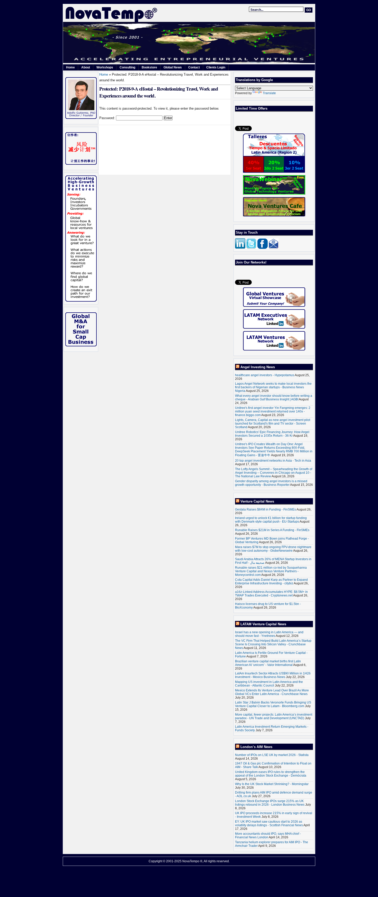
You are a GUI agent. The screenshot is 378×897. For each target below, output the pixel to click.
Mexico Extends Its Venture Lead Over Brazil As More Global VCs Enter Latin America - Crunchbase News (272, 692)
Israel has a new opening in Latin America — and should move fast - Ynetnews (269, 634)
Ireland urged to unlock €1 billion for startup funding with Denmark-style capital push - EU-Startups (271, 519)
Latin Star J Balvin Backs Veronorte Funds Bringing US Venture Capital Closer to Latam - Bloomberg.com (273, 704)
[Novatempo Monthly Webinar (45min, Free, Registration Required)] (274, 185)
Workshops (104, 67)
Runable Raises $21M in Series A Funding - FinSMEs (272, 530)
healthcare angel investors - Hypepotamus (264, 375)
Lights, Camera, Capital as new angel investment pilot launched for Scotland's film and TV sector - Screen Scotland (272, 423)
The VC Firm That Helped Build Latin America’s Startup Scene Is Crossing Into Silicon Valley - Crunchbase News (273, 644)
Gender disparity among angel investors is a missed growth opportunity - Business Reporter (271, 483)
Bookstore (149, 67)
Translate (269, 93)
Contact (194, 67)
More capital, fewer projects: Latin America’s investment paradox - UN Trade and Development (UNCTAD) (273, 716)
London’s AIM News (256, 747)
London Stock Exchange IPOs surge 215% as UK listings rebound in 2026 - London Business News (269, 802)
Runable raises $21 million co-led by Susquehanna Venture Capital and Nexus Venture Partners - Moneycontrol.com (271, 571)
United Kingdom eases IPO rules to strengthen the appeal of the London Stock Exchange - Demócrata (270, 773)
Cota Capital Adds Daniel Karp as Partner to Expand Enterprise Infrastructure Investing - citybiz (271, 581)
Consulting (127, 67)
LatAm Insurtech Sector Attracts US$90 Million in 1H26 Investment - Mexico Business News (273, 675)
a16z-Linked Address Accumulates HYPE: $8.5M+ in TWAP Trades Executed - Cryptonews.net (271, 593)
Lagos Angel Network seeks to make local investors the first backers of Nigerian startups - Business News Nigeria (273, 387)
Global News (173, 67)
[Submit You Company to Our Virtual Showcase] (274, 297)
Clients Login (215, 67)
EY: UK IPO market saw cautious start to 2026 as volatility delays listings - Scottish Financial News (269, 823)
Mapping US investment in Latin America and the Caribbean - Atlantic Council (269, 683)
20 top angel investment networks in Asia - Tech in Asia (273, 460)
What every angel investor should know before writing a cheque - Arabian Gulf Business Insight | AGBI (273, 397)
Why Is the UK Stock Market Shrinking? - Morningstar (272, 784)
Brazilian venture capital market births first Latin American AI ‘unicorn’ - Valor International (268, 663)
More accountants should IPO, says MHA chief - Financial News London (268, 835)
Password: (107, 118)
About (85, 67)
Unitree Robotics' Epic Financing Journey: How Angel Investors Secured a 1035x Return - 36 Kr (272, 433)
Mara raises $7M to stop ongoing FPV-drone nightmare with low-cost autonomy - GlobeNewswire (273, 548)
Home (70, 67)
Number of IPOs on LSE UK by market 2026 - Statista (272, 755)
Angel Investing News (257, 367)
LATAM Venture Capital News (263, 624)
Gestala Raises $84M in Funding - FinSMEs (265, 509)
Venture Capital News (257, 501)
